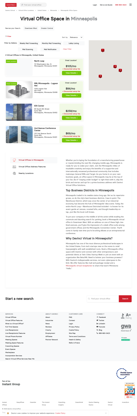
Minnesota (53, 10)
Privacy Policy (74, 327)
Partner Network (51, 340)
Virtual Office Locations (26, 10)
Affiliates (48, 336)
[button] (102, 50)
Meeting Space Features (14, 343)
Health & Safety (75, 340)
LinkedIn (102, 324)
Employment (50, 333)
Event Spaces (10, 349)
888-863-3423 (120, 5)
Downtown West (31, 28)
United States (42, 10)
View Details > (72, 73)
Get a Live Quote (106, 5)
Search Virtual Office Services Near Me (19, 359)
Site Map (72, 333)
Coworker (33, 402)
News (47, 324)
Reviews (48, 327)
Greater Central (47, 28)
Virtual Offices (10, 317)
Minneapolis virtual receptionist (79, 266)
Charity (48, 330)
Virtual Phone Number (13, 336)
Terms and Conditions (77, 336)
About (47, 317)
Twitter (101, 320)
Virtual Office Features (13, 320)
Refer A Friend (74, 343)
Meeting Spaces (11, 340)
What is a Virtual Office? (14, 324)
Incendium (125, 402)
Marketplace (10, 352)
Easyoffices (20, 402)
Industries (49, 320)
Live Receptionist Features (15, 333)
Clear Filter (67, 49)
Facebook (102, 317)
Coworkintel (79, 402)
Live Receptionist (11, 330)
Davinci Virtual (10, 10)
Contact (72, 320)
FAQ (70, 317)
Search (125, 299)
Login (95, 5)
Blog (100, 330)
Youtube (102, 327)
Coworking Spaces (12, 346)
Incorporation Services (13, 356)
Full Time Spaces (11, 327)
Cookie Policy (74, 330)
